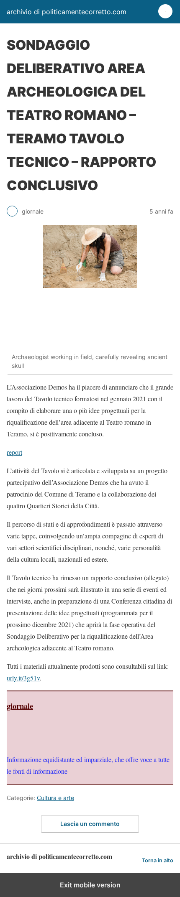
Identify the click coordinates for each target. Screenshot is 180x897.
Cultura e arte (55, 797)
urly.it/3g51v (23, 677)
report (14, 452)
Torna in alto (157, 860)
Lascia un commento (90, 823)
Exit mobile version (90, 885)
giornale (20, 705)
